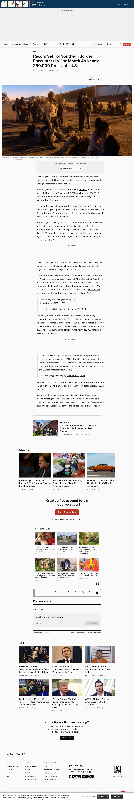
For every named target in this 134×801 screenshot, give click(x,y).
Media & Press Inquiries (51, 769)
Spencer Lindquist (40, 71)
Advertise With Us (31, 766)
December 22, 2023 (76, 376)
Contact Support (30, 776)
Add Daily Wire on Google (72, 168)
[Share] (98, 79)
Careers (27, 773)
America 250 (37, 44)
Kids (8, 776)
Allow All (117, 796)
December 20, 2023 (76, 309)
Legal (45, 766)
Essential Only (103, 796)
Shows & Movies (15, 44)
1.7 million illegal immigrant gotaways (83, 319)
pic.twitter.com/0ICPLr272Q (52, 303)
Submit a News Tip (50, 779)
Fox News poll (75, 399)
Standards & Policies (50, 776)
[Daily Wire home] (67, 44)
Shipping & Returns (50, 773)
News (5, 44)
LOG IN (119, 44)
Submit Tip (67, 738)
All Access (26, 44)
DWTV (46, 44)
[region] (67, 796)
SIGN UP (126, 44)
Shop (8, 773)
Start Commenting (67, 512)
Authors (27, 769)
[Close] (131, 796)
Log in (79, 519)
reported (83, 189)
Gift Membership (30, 779)
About (27, 763)
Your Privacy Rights (50, 763)
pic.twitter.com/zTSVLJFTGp (59, 370)
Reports (40, 382)
